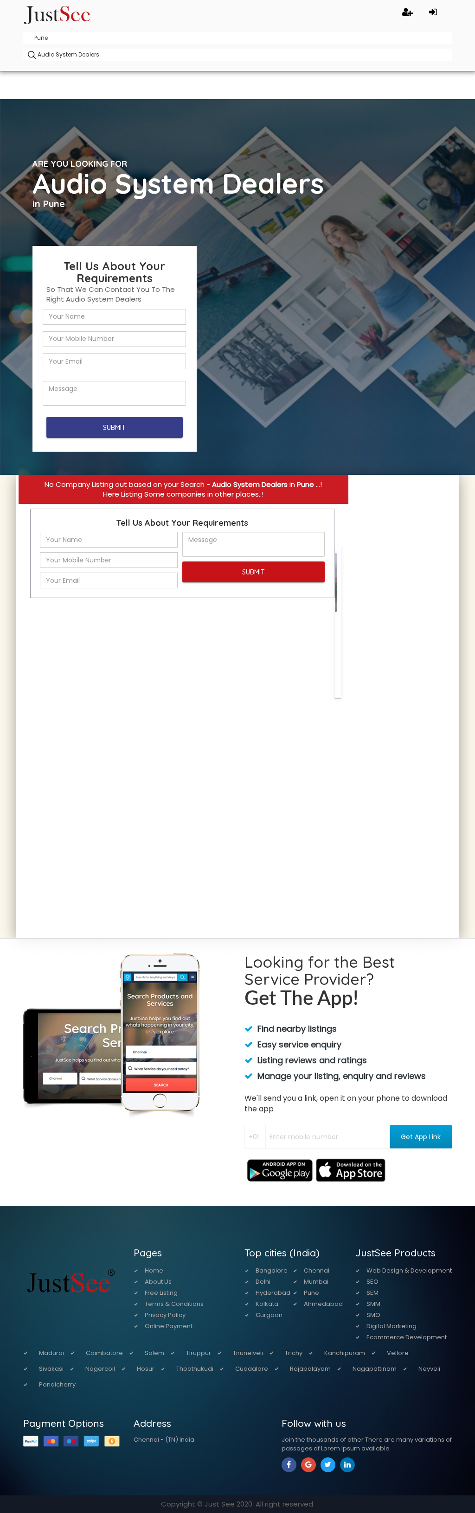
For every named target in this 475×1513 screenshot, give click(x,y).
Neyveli (429, 1368)
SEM (372, 1292)
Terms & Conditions (174, 1303)
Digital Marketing (391, 1326)
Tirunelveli (248, 1353)
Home (154, 1270)
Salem (154, 1353)
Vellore (398, 1353)
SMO (373, 1315)
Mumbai (316, 1281)
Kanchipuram (344, 1353)
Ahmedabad (323, 1303)
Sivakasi (51, 1368)
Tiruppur (198, 1353)
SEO (372, 1281)
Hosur (145, 1368)
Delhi (263, 1281)
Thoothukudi (194, 1368)
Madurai (51, 1353)
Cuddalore (251, 1368)
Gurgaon (269, 1315)
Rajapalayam (310, 1368)
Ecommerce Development (406, 1337)
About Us (158, 1281)
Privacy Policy (165, 1315)
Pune (311, 1292)
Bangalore (272, 1270)
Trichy (293, 1353)
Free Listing (161, 1292)
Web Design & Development (409, 1270)
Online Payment (169, 1326)
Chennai (316, 1270)
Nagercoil (100, 1368)
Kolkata (267, 1303)
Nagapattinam (375, 1368)
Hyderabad (273, 1292)
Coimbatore (104, 1353)
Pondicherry (57, 1384)
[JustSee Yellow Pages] (57, 13)
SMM (373, 1303)
